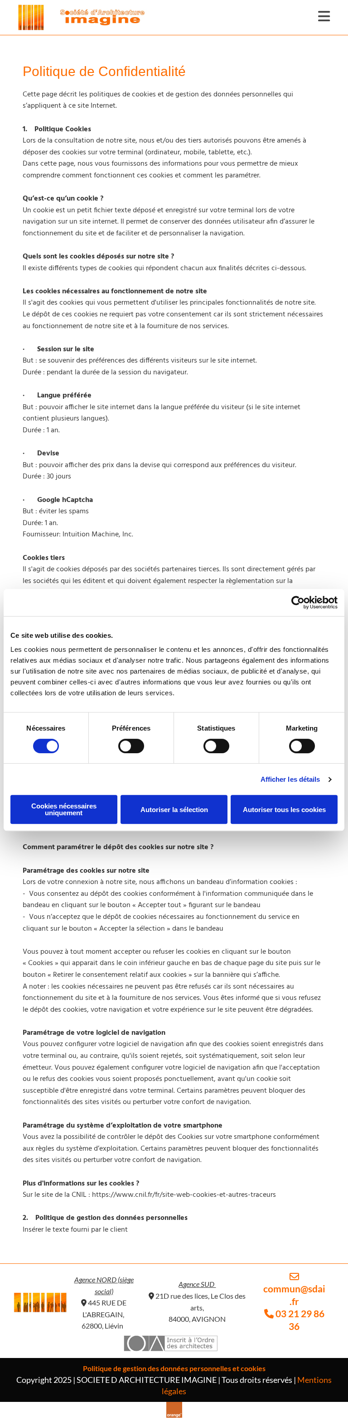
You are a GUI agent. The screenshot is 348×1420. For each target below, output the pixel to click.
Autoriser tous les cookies (284, 809)
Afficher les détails (290, 779)
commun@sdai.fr (294, 1289)
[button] (317, 18)
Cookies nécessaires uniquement (64, 809)
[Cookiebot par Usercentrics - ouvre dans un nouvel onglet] (298, 602)
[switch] (131, 746)
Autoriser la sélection (174, 809)
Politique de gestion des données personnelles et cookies (174, 1368)
